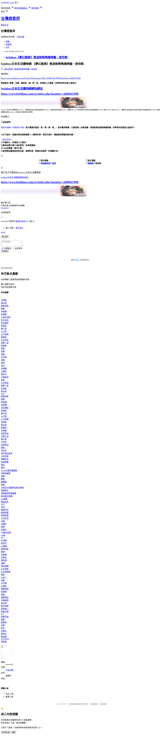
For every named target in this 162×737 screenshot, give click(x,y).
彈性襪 (4, 560)
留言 (23, 221)
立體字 (4, 524)
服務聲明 (103, 704)
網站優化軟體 (6, 496)
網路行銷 (5, 612)
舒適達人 (5, 609)
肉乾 (3, 363)
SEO (3, 504)
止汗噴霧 (5, 334)
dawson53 (5, 208)
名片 (7, 47)
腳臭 (3, 309)
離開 (13, 732)
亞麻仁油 (5, 436)
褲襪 (3, 563)
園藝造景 (5, 459)
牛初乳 (4, 442)
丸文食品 (5, 340)
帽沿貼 (4, 303)
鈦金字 (4, 543)
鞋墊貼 (4, 337)
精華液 (4, 622)
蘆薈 (3, 620)
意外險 (4, 450)
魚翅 (3, 380)
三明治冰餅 (5, 317)
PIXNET (63, 704)
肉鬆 (3, 351)
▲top (3, 232)
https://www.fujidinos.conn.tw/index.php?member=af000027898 (39, 93)
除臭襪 (4, 311)
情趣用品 (5, 589)
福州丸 (4, 374)
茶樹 (3, 625)
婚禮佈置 (5, 513)
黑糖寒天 (5, 490)
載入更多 (5, 237)
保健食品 (5, 433)
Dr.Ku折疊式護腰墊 (9, 470)
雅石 (3, 465)
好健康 (4, 431)
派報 (3, 521)
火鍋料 (4, 371)
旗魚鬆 (4, 346)
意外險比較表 (6, 453)
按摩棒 (4, 592)
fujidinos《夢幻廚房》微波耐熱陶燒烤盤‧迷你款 (37, 57)
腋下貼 (4, 329)
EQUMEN (5, 639)
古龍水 (4, 631)
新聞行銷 (5, 617)
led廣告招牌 (6, 533)
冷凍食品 (5, 377)
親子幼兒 (19, 228)
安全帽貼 (5, 323)
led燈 (3, 535)
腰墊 (3, 479)
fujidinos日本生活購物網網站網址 (22, 88)
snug (3, 394)
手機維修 (5, 600)
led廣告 (4, 540)
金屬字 (4, 530)
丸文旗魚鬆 (5, 572)
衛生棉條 (5, 606)
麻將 (3, 575)
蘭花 (3, 468)
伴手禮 (4, 357)
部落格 (8, 44)
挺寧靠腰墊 (5, 473)
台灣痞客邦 (10, 18)
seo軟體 (4, 499)
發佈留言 (5, 251)
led (2, 538)
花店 (3, 507)
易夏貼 (4, 326)
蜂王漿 (4, 439)
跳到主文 (5, 25)
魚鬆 (3, 349)
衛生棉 (4, 603)
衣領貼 (4, 300)
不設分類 (20, 37)
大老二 (4, 577)
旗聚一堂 (5, 343)
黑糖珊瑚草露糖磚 (8, 493)
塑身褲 (4, 637)
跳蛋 (3, 595)
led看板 (4, 546)
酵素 (3, 448)
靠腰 (3, 476)
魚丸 (3, 366)
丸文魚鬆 (5, 569)
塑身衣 (4, 634)
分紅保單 (5, 456)
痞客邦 (18, 221)
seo (2, 614)
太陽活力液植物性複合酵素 (12, 488)
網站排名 (5, 502)
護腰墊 (4, 482)
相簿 (7, 42)
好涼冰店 (5, 320)
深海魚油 (5, 445)
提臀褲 (4, 642)
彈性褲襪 (5, 566)
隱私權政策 (94, 704)
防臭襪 (4, 314)
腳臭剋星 (5, 306)
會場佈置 (5, 515)
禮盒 (3, 354)
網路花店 (5, 510)
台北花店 (5, 518)
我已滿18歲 (6, 732)
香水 (3, 628)
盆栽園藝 (5, 462)
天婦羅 (4, 368)
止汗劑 (4, 331)
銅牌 (3, 527)
